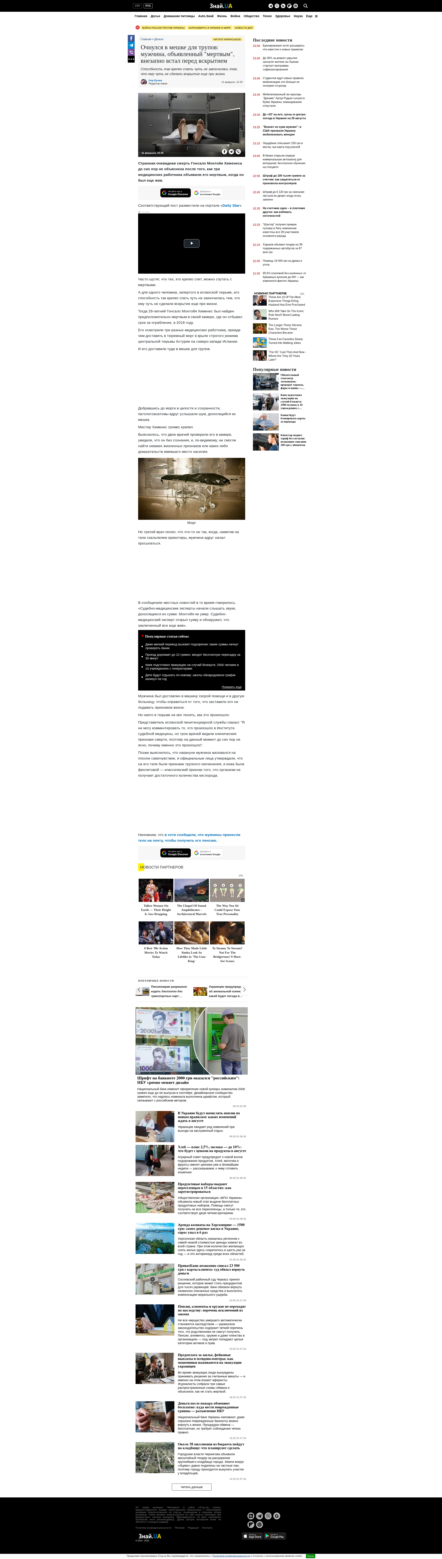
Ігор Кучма (155, 80)
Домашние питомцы (179, 16)
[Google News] (276, 1515)
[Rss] (283, 6)
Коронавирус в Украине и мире (210, 27)
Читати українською (227, 39)
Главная (141, 16)
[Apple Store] (252, 1535)
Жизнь (222, 16)
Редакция (193, 1527)
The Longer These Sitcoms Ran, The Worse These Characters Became (285, 329)
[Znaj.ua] (221, 6)
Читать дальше (192, 1487)
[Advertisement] (191, 378)
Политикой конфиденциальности (231, 1556)
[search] (305, 5)
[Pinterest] (295, 6)
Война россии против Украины (163, 27)
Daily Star (231, 205)
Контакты (207, 1527)
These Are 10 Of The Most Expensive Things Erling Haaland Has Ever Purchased (286, 301)
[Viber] (277, 6)
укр (137, 5)
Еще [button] (309, 16)
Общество (251, 16)
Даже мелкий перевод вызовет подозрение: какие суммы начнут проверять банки (191, 646)
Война (235, 16)
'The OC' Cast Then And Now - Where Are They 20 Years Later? (287, 356)
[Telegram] (270, 6)
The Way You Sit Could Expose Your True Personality (227, 910)
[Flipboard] (289, 6)
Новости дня (244, 27)
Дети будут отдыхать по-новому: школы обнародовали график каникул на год (190, 677)
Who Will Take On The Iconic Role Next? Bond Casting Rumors (286, 315)
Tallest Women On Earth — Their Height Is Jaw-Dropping (156, 910)
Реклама (180, 1527)
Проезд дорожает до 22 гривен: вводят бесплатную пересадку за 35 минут (192, 656)
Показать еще (232, 687)
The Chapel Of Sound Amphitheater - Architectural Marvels (191, 910)
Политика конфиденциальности (153, 1527)
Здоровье (282, 16)
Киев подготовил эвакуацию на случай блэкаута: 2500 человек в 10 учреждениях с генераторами (192, 666)
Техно (267, 16)
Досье (155, 16)
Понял (310, 1556)
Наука (298, 16)
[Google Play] (274, 1535)
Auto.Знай (206, 16)
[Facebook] (131, 38)
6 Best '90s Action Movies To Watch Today (156, 952)
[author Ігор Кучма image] (145, 82)
